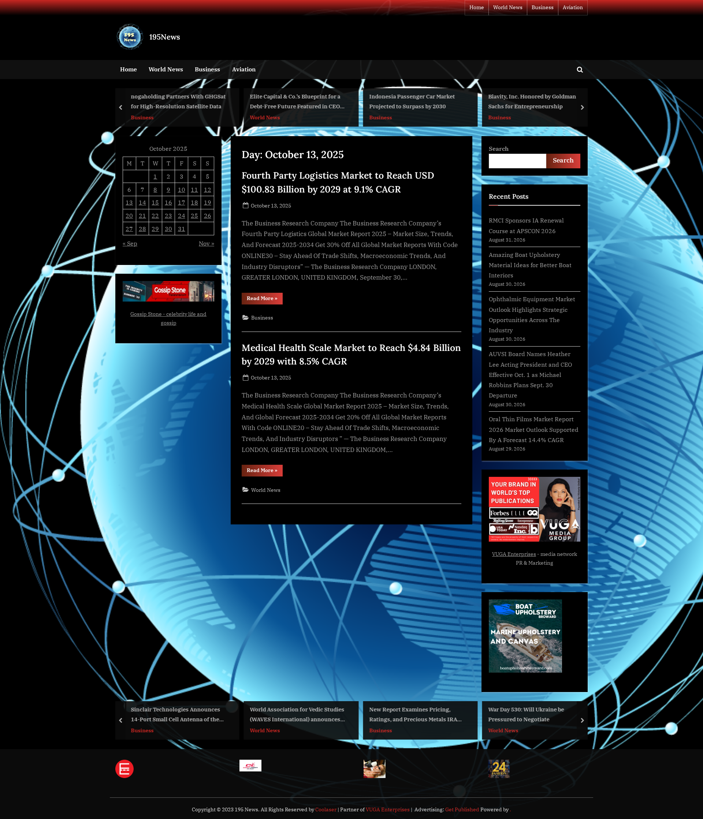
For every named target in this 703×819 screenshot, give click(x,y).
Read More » (265, 299)
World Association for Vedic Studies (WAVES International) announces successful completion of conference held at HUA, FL (297, 715)
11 (194, 189)
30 (168, 228)
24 (181, 215)
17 (181, 202)
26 (207, 215)
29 (155, 228)
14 (142, 202)
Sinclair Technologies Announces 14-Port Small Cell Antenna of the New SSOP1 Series (175, 715)
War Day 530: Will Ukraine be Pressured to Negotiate (526, 714)
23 (168, 215)
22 (155, 215)
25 (194, 215)
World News (507, 7)
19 (207, 202)
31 (181, 228)
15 (155, 202)
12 (207, 189)
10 (181, 189)
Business (543, 7)
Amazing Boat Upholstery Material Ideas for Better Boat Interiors (530, 265)
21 (142, 215)
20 (129, 215)
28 (142, 228)
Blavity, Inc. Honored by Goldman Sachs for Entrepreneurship (532, 101)
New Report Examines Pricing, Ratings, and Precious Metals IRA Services (413, 715)
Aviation (573, 7)
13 (129, 202)
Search (499, 148)
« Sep (130, 243)
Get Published (462, 809)
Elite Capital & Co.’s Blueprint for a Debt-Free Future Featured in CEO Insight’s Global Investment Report (296, 102)
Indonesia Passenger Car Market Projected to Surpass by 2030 (412, 101)
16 (168, 202)
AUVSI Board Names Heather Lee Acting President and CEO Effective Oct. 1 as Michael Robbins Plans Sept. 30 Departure (530, 374)
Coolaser (326, 809)
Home (476, 7)
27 (129, 228)
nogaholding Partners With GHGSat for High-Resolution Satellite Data (178, 101)
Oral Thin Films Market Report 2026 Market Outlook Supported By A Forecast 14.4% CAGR (534, 429)
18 (194, 202)
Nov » (206, 243)
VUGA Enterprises (514, 554)
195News (164, 37)
